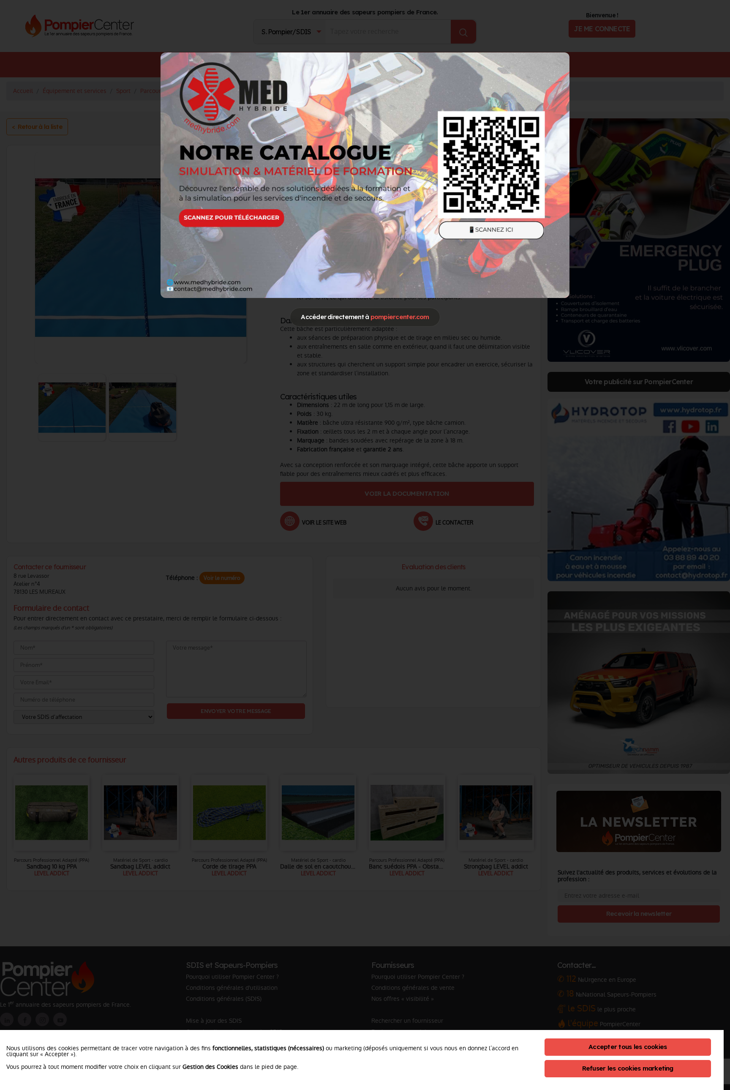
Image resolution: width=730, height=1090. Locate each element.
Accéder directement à (365, 317)
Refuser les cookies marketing (627, 1068)
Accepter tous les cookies (627, 1047)
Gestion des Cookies (210, 1067)
